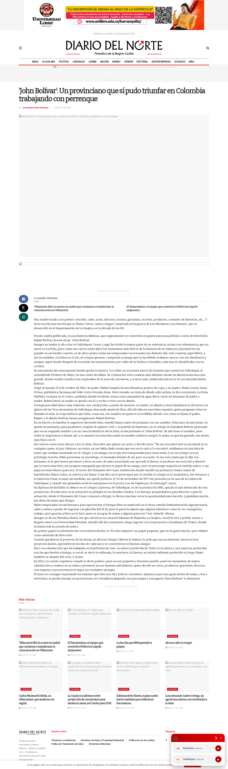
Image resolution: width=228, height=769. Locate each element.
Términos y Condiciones (63, 740)
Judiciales (78, 61)
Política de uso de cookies (142, 740)
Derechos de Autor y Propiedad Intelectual (102, 740)
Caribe (93, 61)
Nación (104, 61)
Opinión (128, 61)
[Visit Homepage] (114, 48)
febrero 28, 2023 (62, 107)
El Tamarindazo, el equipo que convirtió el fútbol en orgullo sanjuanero (85, 646)
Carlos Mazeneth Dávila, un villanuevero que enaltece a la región (36, 699)
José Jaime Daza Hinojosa (35, 107)
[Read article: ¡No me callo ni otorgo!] (187, 624)
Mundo (116, 61)
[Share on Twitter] (23, 308)
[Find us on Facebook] (166, 740)
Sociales (179, 61)
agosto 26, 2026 (175, 647)
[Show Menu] (20, 48)
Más (191, 61)
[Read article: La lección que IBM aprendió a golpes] (138, 624)
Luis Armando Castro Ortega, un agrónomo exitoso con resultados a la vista (186, 699)
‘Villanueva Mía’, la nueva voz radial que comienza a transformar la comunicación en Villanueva (39, 646)
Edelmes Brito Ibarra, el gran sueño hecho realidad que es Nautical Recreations (137, 699)
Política (64, 61)
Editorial (142, 61)
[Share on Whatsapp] (23, 317)
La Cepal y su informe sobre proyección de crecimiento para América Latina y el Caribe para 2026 (89, 699)
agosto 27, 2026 (28, 655)
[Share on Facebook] (23, 299)
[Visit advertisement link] (114, 15)
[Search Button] (207, 48)
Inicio (35, 61)
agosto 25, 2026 (126, 707)
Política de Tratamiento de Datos (67, 743)
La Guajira (48, 61)
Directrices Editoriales (100, 743)
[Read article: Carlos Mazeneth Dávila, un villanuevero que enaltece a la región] (41, 676)
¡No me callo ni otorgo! (178, 642)
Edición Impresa (161, 61)
